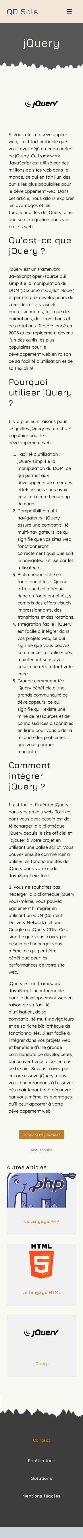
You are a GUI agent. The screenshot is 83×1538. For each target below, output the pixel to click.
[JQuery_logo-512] (41, 1317)
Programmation (49, 1135)
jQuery (41, 1363)
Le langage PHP (41, 1221)
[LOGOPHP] (41, 1174)
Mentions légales (41, 1495)
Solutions (41, 1478)
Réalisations (41, 1460)
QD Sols (22, 11)
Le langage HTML (41, 1292)
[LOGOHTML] (41, 1246)
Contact (41, 1440)
